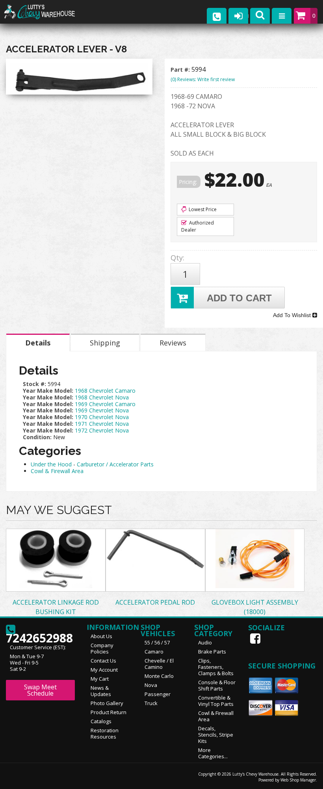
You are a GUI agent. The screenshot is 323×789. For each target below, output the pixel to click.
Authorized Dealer (197, 226)
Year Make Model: (48, 390)
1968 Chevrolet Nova (102, 397)
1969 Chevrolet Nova (102, 410)
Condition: (37, 437)
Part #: (181, 69)
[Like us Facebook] (256, 638)
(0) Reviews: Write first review (203, 79)
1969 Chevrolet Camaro (105, 404)
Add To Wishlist (292, 315)
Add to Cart (239, 298)
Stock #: (35, 384)
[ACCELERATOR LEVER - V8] (79, 78)
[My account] (238, 16)
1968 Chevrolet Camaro (105, 390)
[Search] (260, 16)
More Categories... (213, 753)
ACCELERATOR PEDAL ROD (155, 602)
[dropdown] (281, 16)
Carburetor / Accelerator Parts (115, 464)
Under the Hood (51, 464)
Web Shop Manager (298, 780)
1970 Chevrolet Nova (102, 417)
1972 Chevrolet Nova (102, 430)
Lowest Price (202, 209)
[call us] (216, 16)
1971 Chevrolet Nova (102, 423)
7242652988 (39, 635)
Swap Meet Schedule (40, 690)
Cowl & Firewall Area (57, 471)
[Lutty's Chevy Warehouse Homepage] (47, 12)
